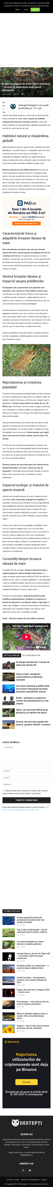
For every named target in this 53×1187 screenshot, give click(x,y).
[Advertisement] (26, 34)
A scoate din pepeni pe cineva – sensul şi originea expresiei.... (31, 942)
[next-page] (7, 733)
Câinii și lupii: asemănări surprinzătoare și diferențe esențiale (29, 677)
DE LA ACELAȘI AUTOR (31, 655)
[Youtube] (29, 1170)
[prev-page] (4, 733)
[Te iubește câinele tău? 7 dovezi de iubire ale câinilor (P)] (8, 665)
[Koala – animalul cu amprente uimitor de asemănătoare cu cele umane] (8, 700)
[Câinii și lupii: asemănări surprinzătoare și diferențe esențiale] (8, 677)
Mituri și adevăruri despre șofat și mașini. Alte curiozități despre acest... (32, 1015)
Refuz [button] (17, 10)
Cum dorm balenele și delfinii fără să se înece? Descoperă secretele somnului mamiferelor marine (32, 689)
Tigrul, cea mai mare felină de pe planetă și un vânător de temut (32, 711)
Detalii (26, 10)
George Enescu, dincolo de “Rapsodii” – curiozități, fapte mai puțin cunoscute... (34, 955)
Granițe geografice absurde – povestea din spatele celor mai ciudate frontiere (30, 919)
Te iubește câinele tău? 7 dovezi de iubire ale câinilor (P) (32, 663)
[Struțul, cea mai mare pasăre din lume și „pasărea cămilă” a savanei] (8, 724)
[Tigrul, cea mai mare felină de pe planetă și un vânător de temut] (8, 712)
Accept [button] (35, 9)
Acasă (3, 65)
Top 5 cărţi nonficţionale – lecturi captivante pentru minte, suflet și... (32, 931)
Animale (10, 65)
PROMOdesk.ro (26, 1155)
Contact (44, 1180)
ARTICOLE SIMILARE (12, 655)
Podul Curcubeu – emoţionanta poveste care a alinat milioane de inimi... (31, 980)
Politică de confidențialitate (30, 1180)
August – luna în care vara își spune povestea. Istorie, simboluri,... (33, 1027)
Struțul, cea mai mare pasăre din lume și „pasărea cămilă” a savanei (33, 723)
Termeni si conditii (12, 1180)
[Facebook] (23, 1170)
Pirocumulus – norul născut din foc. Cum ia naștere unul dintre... (33, 1002)
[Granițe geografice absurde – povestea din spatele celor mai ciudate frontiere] (8, 920)
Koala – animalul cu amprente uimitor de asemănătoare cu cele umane (32, 700)
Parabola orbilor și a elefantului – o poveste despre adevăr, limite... (33, 967)
